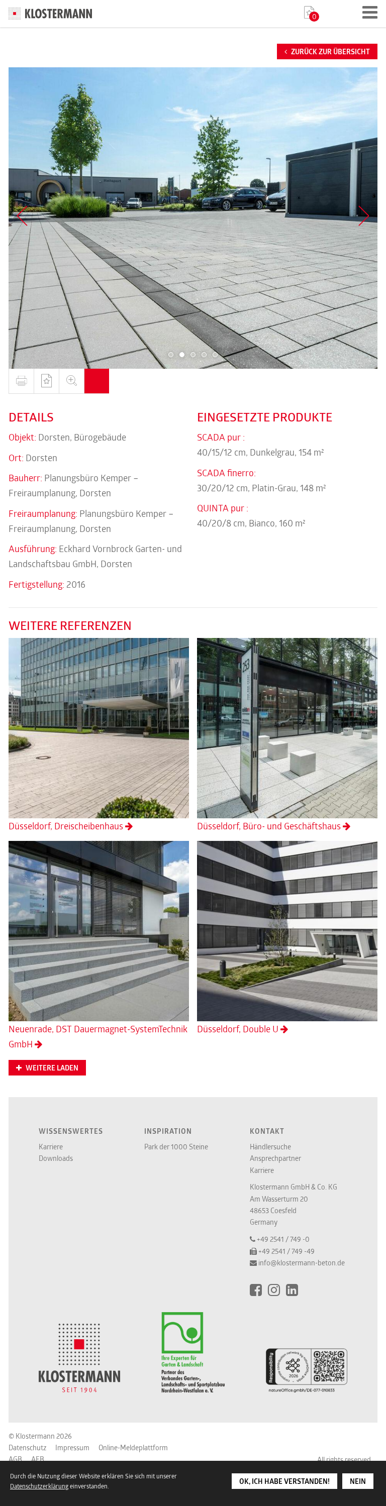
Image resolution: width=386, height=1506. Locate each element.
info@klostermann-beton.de (301, 1262)
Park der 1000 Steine (176, 1146)
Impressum (72, 1447)
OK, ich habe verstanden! (284, 1481)
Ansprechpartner (275, 1158)
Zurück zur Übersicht (330, 52)
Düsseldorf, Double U (238, 1029)
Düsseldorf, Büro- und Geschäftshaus (270, 826)
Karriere (51, 1146)
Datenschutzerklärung (39, 1486)
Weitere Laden (51, 1068)
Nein (358, 1481)
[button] (170, 354)
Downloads (56, 1158)
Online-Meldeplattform (133, 1447)
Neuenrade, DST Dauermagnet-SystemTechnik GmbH (98, 1036)
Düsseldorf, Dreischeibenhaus (67, 826)
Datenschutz (27, 1447)
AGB (15, 1459)
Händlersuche (270, 1146)
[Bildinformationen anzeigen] (96, 381)
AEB (37, 1459)
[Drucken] (21, 381)
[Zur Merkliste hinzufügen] (46, 381)
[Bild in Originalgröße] (71, 381)
